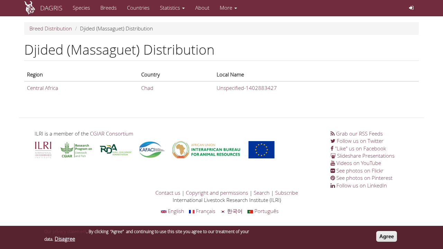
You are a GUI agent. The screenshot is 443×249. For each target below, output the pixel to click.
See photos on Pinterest (363, 177)
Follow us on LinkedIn (361, 185)
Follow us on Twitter (359, 140)
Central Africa (42, 87)
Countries (138, 7)
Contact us (167, 192)
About (202, 7)
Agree (386, 236)
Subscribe (286, 192)
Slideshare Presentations (365, 155)
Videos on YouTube (358, 162)
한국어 (234, 211)
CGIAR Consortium (111, 133)
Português (266, 211)
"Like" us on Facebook (360, 148)
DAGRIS (51, 7)
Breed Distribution (50, 28)
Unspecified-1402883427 (247, 87)
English (175, 211)
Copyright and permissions (217, 192)
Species (81, 7)
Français (205, 211)
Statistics (170, 7)
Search (262, 192)
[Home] (32, 8)
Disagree (65, 238)
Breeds (108, 7)
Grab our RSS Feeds (359, 133)
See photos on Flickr (359, 170)
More (227, 7)
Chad (147, 87)
